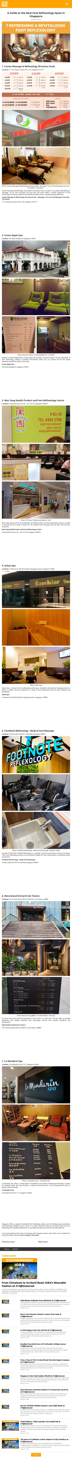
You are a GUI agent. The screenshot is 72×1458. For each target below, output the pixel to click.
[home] (4, 4)
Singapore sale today (32, 1235)
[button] (67, 4)
